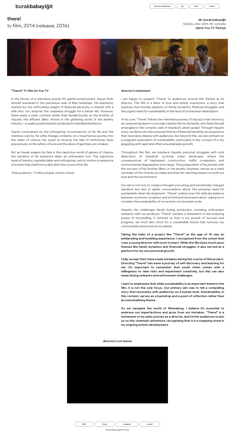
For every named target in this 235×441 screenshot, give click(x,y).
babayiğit (34, 6)
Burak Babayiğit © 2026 (117, 429)
